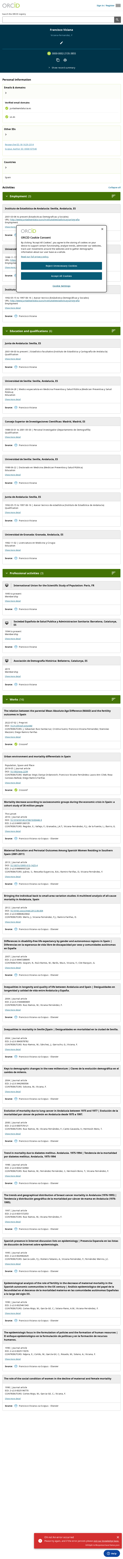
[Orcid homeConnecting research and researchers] (11, 5)
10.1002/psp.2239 (19, 771)
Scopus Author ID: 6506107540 (21, 148)
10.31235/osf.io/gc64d (21, 725)
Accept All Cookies (61, 275)
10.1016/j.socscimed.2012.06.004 (26, 910)
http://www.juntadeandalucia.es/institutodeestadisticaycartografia (45, 219)
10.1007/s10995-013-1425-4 (24, 865)
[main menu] (118, 5)
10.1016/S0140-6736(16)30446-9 (26, 820)
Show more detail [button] (13, 227)
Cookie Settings (61, 285)
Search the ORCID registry (14, 14)
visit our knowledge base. (106, 1540)
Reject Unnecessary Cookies (61, 265)
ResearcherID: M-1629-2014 (19, 144)
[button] (114, 187)
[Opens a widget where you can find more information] (112, 1553)
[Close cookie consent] (102, 229)
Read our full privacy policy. (35, 256)
